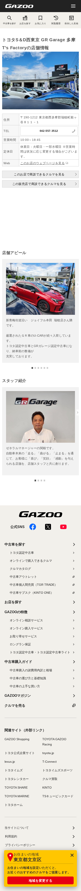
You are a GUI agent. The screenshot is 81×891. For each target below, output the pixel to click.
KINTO (47, 787)
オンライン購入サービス (26, 628)
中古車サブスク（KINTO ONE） (32, 592)
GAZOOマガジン (18, 695)
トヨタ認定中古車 (22, 552)
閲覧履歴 (55, 23)
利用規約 (11, 836)
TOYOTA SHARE (16, 787)
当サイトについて (17, 827)
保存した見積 (71, 23)
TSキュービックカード (57, 796)
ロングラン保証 (20, 644)
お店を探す (25, 23)
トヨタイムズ (14, 770)
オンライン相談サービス (26, 620)
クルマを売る (15, 705)
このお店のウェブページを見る (42, 163)
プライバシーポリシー (20, 845)
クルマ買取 (49, 779)
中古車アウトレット (23, 576)
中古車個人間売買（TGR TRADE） (33, 584)
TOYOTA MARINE (17, 796)
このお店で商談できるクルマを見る (39, 174)
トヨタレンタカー (17, 779)
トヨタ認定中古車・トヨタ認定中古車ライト (40, 652)
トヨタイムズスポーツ (57, 770)
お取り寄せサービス (23, 636)
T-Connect (49, 761)
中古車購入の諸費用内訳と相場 (31, 670)
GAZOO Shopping (17, 739)
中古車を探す (15, 544)
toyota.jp (48, 753)
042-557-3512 (49, 130)
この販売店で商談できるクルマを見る (39, 184)
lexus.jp (10, 761)
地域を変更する (40, 880)
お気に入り (40, 23)
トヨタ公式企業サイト (20, 753)
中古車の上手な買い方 (25, 686)
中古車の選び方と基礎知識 (28, 678)
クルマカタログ (20, 568)
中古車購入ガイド (18, 661)
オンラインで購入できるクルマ (31, 560)
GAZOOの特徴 (16, 612)
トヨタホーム (14, 805)
